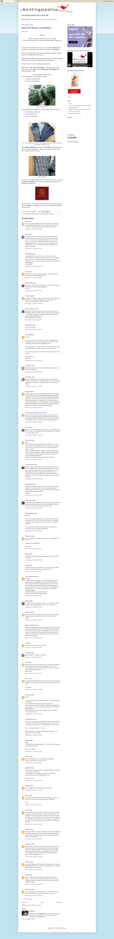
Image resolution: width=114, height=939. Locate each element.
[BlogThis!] (44, 212)
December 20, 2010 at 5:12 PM (33, 657)
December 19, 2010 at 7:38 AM (33, 459)
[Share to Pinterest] (49, 212)
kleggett (27, 785)
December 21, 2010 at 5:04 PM (33, 714)
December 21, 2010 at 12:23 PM (33, 689)
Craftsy (69, 97)
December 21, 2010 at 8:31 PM (33, 762)
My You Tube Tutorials (75, 113)
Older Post (59, 902)
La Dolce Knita (29, 464)
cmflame (27, 829)
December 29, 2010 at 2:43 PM (33, 895)
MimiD (27, 875)
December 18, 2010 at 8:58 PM (33, 422)
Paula (32, 911)
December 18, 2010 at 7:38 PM (33, 386)
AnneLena (28, 536)
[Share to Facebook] (47, 212)
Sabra (27, 271)
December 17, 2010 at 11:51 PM (33, 266)
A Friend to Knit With (53, 109)
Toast (26, 114)
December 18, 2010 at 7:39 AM (33, 277)
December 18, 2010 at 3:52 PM (33, 329)
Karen (27, 427)
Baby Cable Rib (73, 107)
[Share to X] (45, 212)
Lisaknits (28, 652)
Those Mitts (28, 112)
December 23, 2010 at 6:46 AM (33, 804)
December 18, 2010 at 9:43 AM (33, 290)
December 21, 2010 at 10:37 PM (33, 780)
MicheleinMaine (29, 513)
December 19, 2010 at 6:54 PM (33, 571)
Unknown (28, 296)
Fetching (27, 79)
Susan (27, 795)
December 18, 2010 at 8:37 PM (33, 407)
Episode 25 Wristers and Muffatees (36, 28)
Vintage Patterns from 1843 (29, 64)
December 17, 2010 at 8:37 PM (33, 248)
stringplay (28, 844)
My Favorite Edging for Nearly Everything (80, 105)
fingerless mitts (29, 213)
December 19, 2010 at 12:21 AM (33, 435)
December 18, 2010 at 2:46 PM (33, 320)
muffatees (36, 213)
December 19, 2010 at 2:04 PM (33, 495)
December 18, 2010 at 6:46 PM (33, 371)
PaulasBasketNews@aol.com (41, 203)
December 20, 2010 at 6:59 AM (33, 607)
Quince (41, 213)
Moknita (27, 862)
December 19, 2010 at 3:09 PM (33, 531)
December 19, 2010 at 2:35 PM (33, 508)
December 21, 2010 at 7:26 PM (33, 751)
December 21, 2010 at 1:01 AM (33, 673)
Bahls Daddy (29, 283)
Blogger (64, 928)
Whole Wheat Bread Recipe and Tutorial (79, 109)
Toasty (26, 116)
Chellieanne (28, 500)
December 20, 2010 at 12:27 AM (33, 595)
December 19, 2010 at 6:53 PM (33, 560)
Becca (27, 678)
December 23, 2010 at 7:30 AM (33, 824)
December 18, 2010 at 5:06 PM (33, 360)
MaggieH (27, 391)
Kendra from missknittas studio (34, 412)
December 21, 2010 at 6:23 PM (33, 735)
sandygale (28, 377)
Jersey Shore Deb (30, 576)
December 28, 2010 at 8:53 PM (33, 869)
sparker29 (28, 334)
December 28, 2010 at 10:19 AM (33, 856)
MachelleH (28, 440)
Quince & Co (42, 19)
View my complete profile (28, 919)
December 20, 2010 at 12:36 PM (33, 620)
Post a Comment (28, 899)
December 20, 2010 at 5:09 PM (33, 647)
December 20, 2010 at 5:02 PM (33, 637)
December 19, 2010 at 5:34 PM (33, 548)
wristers (51, 213)
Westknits (40, 55)
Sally (26, 221)
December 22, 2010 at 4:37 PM (33, 790)
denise (27, 810)
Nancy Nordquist (30, 308)
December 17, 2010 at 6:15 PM (33, 229)
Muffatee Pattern (26, 60)
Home (42, 902)
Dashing (27, 81)
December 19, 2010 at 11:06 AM (33, 479)
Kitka (54, 180)
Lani (26, 662)
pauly (26, 234)
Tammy (27, 756)
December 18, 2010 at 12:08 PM (33, 303)
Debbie (27, 601)
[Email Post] (39, 211)
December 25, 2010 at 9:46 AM (33, 839)
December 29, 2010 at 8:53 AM (33, 884)
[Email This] (42, 212)
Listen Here (25, 31)
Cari (26, 643)
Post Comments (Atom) (35, 905)
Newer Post (25, 902)
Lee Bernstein (29, 719)
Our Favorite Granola (74, 111)
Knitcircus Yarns (53, 19)
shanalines (28, 365)
